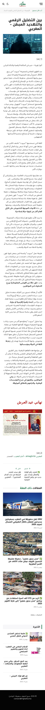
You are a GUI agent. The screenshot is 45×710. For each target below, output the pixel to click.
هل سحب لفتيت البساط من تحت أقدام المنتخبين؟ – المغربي (12, 475)
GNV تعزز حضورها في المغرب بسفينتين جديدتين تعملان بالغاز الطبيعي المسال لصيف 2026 (23, 521)
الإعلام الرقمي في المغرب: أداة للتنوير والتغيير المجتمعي (17, 649)
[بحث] (3, 4)
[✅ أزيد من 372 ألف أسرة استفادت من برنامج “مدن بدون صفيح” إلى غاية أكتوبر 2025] (22, 583)
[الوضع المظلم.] (7, 4)
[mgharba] (22, 4)
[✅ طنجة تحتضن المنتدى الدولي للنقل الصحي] (36, 636)
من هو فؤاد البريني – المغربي (19, 677)
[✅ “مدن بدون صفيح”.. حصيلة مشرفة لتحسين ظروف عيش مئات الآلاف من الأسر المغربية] (22, 543)
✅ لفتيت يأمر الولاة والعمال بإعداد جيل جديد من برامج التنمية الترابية (32, 476)
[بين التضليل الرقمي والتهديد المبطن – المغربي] (22, 44)
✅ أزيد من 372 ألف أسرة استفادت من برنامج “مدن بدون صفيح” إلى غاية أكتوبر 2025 (23, 600)
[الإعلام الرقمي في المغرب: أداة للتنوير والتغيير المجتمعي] (36, 650)
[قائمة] (41, 4)
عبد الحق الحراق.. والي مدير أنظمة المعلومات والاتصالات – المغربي (15, 664)
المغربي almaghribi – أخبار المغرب (28, 456)
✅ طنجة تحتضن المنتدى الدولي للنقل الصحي (17, 635)
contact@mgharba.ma (22, 698)
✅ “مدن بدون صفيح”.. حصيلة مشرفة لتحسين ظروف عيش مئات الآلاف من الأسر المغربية (25, 561)
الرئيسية (27, 10)
